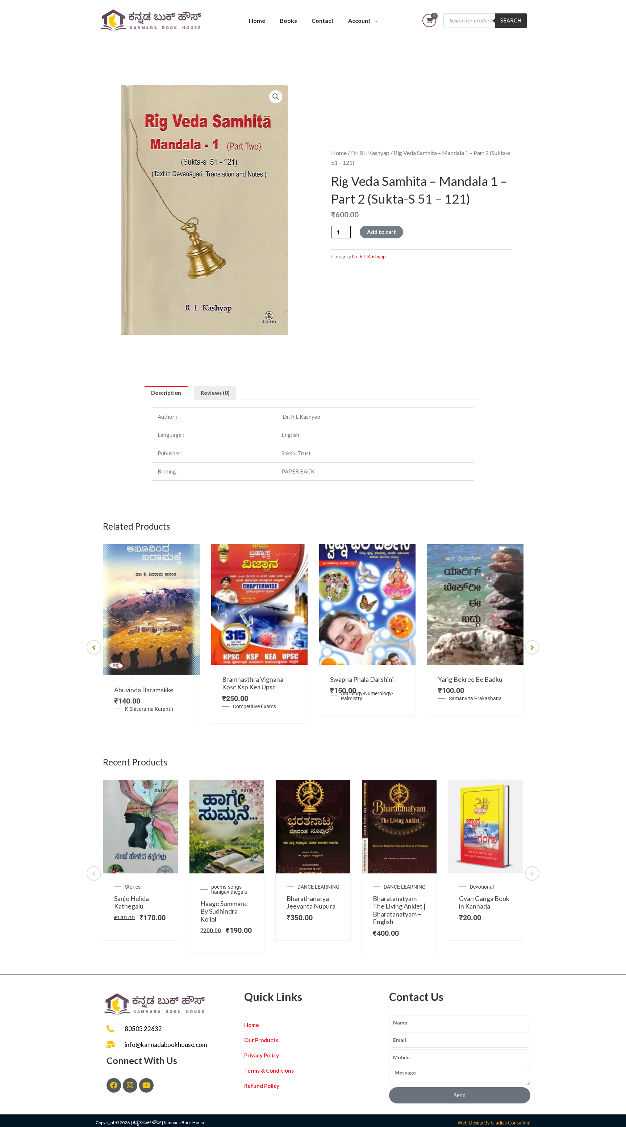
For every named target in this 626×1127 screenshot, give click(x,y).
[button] (275, 96)
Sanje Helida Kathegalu (131, 902)
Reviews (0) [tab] (215, 392)
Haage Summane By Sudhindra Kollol (224, 911)
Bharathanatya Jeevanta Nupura (311, 902)
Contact (323, 20)
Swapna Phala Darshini (362, 679)
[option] (151, 635)
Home (257, 20)
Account (359, 20)
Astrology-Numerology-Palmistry (367, 696)
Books (288, 20)
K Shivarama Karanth (149, 708)
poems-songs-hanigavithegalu (229, 889)
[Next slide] (532, 647)
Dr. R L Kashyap (370, 152)
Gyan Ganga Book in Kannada (484, 902)
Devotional (482, 886)
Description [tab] (166, 392)
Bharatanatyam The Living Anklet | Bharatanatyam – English (399, 910)
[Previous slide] (94, 647)
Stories (133, 886)
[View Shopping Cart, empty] (429, 20)
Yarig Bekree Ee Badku (470, 679)
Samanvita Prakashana (475, 698)
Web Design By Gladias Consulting (494, 1123)
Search (510, 20)
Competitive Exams (254, 706)
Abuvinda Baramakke (144, 690)
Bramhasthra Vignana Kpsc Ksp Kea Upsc (252, 683)
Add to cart (381, 232)
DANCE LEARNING (318, 886)
